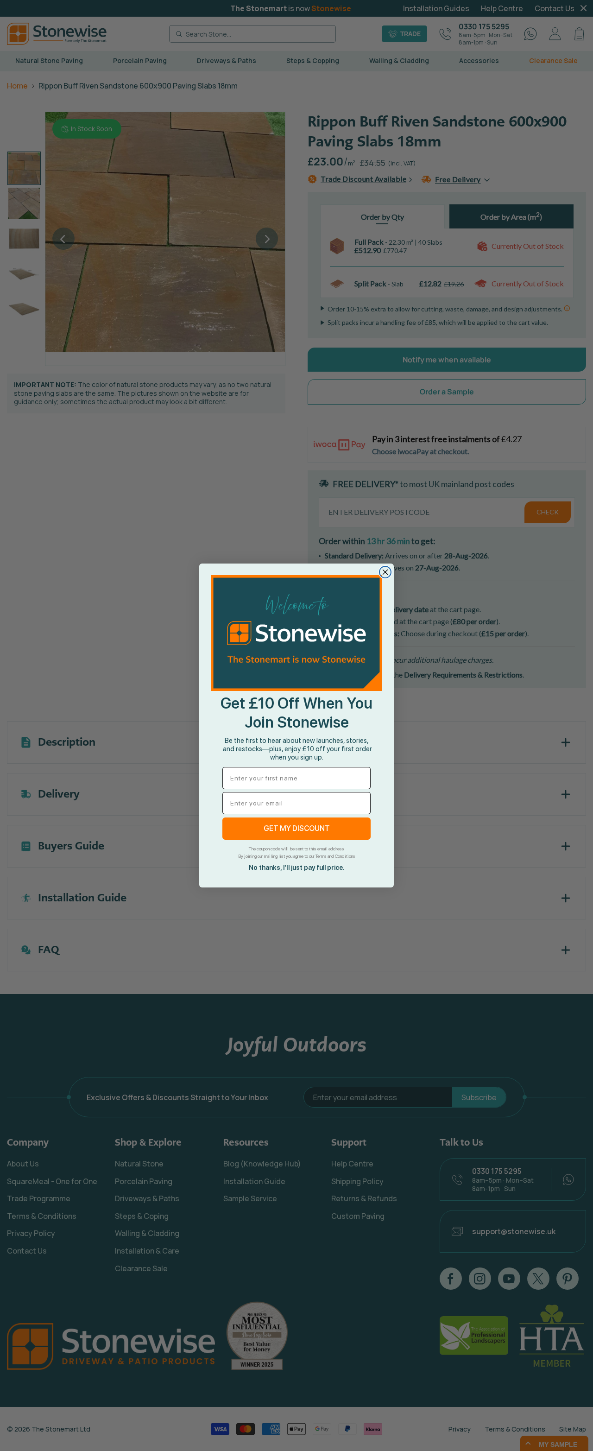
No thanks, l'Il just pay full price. (297, 867)
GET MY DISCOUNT (297, 828)
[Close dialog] (385, 572)
